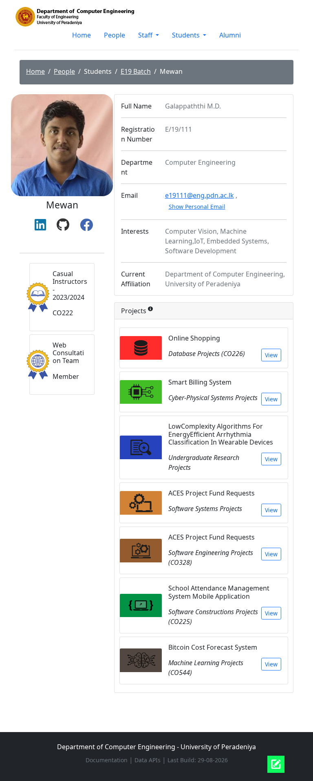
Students (186, 35)
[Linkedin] (40, 225)
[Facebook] (86, 225)
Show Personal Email (197, 206)
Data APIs (148, 760)
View (271, 355)
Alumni (230, 35)
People (114, 35)
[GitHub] (63, 225)
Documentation (107, 760)
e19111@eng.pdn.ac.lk (199, 195)
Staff (146, 35)
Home (81, 35)
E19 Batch (136, 71)
